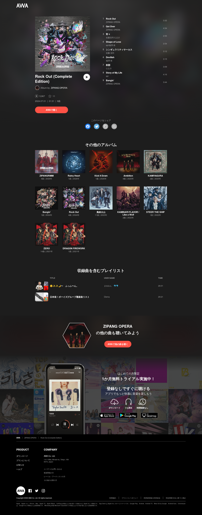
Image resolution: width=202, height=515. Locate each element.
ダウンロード (22, 456)
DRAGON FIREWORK (74, 248)
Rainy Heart (74, 175)
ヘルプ (19, 469)
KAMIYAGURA (155, 175)
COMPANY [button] (50, 449)
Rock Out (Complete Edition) (51, 438)
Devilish (110, 57)
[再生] (86, 77)
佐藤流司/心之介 (113, 37)
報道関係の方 (49, 472)
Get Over (110, 26)
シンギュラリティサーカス (119, 49)
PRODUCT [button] (22, 449)
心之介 (109, 68)
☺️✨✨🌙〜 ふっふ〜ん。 (64, 285)
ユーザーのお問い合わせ (53, 469)
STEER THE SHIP (155, 212)
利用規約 (112, 498)
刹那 (108, 65)
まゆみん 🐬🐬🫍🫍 (111, 285)
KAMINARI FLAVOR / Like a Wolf (128, 213)
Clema (107, 296)
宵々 (108, 34)
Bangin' (47, 212)
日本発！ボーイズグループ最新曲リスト (69, 296)
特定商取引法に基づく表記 (176, 498)
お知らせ (20, 464)
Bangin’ (110, 80)
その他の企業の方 (50, 480)
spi (107, 76)
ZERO (47, 248)
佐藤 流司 (110, 53)
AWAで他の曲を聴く (118, 344)
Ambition (128, 175)
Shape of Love (113, 41)
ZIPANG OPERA (59, 87)
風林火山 (101, 212)
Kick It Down (101, 175)
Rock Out (111, 18)
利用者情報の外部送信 (152, 498)
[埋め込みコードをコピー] (114, 126)
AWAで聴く (51, 109)
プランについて (23, 460)
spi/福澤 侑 (110, 45)
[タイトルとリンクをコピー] (105, 126)
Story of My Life (114, 72)
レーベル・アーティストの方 (54, 476)
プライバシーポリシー (130, 498)
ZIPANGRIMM (47, 175)
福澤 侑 (109, 60)
